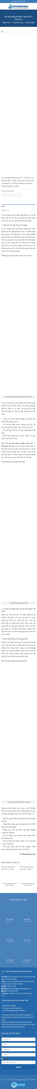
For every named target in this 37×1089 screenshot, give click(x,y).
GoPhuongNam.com (19, 1080)
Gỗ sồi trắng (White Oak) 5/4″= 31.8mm (10, 884)
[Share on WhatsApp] (3, 195)
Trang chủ (6, 23)
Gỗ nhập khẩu (18, 23)
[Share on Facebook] (6, 195)
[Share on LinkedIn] (20, 195)
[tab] (18, 206)
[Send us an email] (10, 923)
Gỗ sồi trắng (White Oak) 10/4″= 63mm (28, 884)
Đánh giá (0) (5, 210)
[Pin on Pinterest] (16, 195)
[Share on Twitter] (10, 195)
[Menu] (2, 6)
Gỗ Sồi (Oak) (30, 23)
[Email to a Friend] (13, 195)
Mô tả (3, 206)
